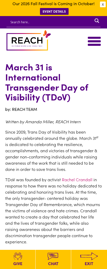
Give (17, 263)
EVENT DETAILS (54, 11)
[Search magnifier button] (97, 20)
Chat (53, 263)
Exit (89, 263)
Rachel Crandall (77, 179)
